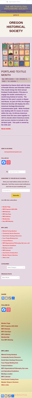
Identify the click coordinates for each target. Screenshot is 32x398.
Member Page (6, 206)
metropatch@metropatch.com (13, 152)
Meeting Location (8, 248)
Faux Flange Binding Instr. (10, 238)
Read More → (7, 129)
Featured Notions (8, 240)
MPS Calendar (7, 250)
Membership (6, 219)
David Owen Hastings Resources (12, 235)
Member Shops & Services (10, 255)
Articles (13, 81)
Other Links (6, 257)
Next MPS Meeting (8, 221)
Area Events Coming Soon (10, 252)
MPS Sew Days (7, 214)
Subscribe (16, 195)
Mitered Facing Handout (10, 231)
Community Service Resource (11, 233)
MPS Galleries (7, 216)
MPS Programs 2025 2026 (10, 209)
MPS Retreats (6, 211)
